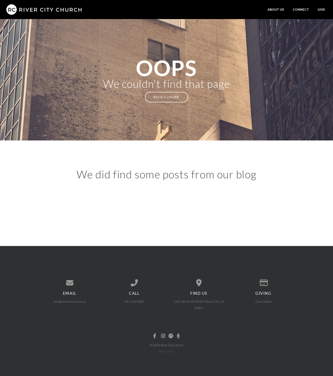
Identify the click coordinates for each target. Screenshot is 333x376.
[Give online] (263, 283)
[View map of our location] (199, 283)
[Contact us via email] (70, 283)
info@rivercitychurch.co (69, 301)
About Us (276, 9)
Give (321, 9)
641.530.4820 (134, 301)
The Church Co (166, 351)
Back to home (166, 97)
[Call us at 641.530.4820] (134, 283)
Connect (301, 9)
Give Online (263, 301)
